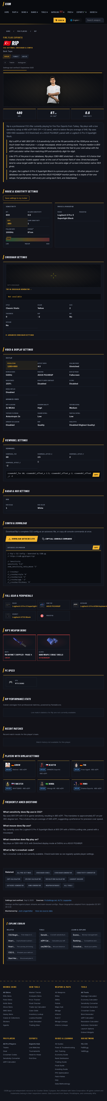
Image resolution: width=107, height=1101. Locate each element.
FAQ (56, 1080)
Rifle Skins (7, 996)
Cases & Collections (11, 1018)
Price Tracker (34, 1000)
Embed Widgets (87, 1032)
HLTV (60, 900)
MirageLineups (61, 1021)
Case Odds (33, 1011)
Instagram (22, 63)
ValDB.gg (84, 1051)
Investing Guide (61, 1069)
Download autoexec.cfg (23, 538)
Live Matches (34, 1047)
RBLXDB (84, 1044)
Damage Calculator (89, 996)
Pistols (57, 1003)
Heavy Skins (8, 1014)
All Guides (59, 1044)
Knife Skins (7, 1003)
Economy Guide (61, 1055)
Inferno (58, 1014)
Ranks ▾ (34, 12)
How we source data (43, 911)
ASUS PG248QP (53, 606)
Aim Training (60, 1051)
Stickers (6, 1021)
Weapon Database (52, 885)
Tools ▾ (44, 12)
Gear (5, 1051)
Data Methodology (62, 1084)
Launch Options (87, 1029)
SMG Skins (7, 1011)
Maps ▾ (15, 12)
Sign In (61, 20)
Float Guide (59, 1065)
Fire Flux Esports (13, 37)
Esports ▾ (82, 12)
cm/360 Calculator (33, 879)
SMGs (57, 1000)
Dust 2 (57, 1018)
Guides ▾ (93, 12)
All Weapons (60, 992)
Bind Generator (34, 885)
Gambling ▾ (57, 12)
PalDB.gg (84, 1047)
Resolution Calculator (55, 879)
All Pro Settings (24, 873)
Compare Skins (35, 996)
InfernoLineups (61, 1025)
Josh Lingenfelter (26, 911)
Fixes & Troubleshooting (65, 1047)
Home (7, 12)
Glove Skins (8, 1007)
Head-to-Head (35, 1055)
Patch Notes (60, 1076)
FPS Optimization (62, 1073)
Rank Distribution (62, 1058)
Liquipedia (67, 900)
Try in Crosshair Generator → (19, 289)
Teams (6, 1047)
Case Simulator (35, 1021)
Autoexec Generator (15, 885)
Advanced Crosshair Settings (21, 335)
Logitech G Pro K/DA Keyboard (93, 606)
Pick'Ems (32, 1058)
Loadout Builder (76, 879)
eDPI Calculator (13, 879)
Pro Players (22, 31)
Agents (6, 1025)
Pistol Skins (7, 1000)
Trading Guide (61, 1062)
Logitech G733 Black (21, 617)
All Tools (68, 885)
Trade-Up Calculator (37, 1007)
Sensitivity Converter (86, 873)
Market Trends (35, 992)
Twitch (11, 63)
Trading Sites (34, 1025)
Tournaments (34, 1051)
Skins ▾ (24, 12)
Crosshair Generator (63, 873)
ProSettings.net (50, 900)
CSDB (8, 4)
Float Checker (35, 1003)
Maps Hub (59, 1007)
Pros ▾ (70, 12)
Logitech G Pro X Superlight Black (27, 606)
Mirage (58, 1011)
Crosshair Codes (43, 873)
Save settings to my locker (16, 198)
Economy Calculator (89, 1000)
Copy (96, 475)
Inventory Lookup (36, 1014)
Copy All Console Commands (58, 538)
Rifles (57, 996)
